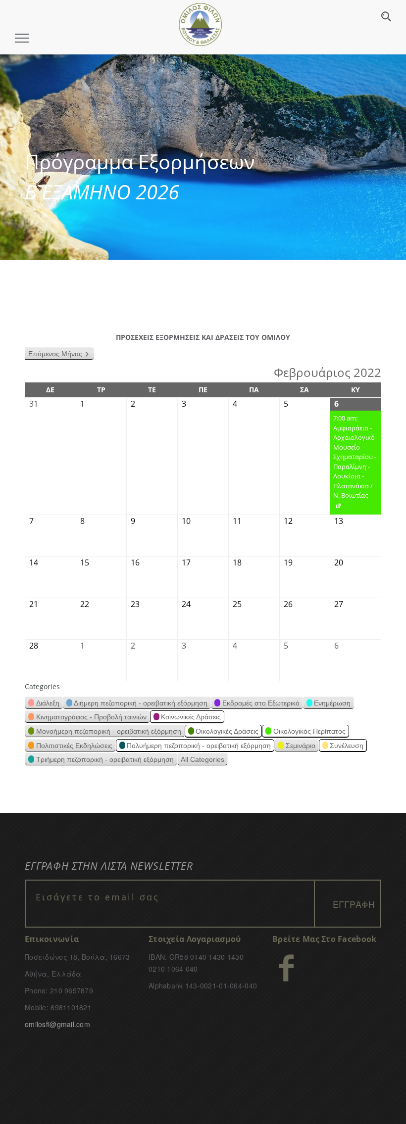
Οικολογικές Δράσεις (227, 731)
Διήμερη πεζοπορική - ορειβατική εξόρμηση (140, 703)
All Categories (202, 759)
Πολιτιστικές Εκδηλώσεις (74, 745)
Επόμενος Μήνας (55, 354)
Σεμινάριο (300, 745)
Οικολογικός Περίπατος (309, 731)
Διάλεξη (47, 703)
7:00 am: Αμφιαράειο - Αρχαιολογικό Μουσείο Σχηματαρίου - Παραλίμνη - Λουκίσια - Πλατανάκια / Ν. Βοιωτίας (353, 464)
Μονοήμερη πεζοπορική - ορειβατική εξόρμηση (108, 731)
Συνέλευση (346, 745)
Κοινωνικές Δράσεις (191, 717)
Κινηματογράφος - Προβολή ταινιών (91, 717)
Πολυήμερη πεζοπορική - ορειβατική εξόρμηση (199, 745)
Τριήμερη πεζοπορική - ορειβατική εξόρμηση (105, 759)
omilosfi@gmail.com (57, 1024)
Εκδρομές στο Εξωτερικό (261, 703)
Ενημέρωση (332, 703)
